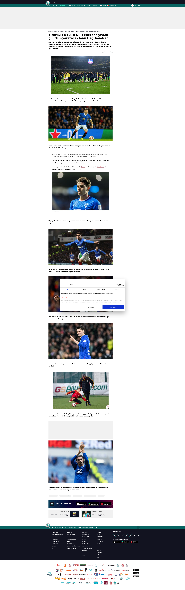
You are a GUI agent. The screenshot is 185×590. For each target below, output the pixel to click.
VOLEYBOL (100, 541)
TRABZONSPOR (81, 5)
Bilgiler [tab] (84, 289)
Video (99, 532)
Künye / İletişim (93, 527)
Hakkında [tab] (117, 289)
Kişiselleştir (91, 307)
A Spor (50, 31)
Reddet (71, 284)
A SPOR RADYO (56, 536)
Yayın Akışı (58, 527)
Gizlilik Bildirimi (83, 527)
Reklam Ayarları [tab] (101, 289)
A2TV (98, 557)
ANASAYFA (55, 532)
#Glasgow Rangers (90, 495)
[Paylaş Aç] (136, 5)
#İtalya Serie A (53, 495)
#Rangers (101, 495)
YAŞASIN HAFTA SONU (87, 548)
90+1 (83, 555)
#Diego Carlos (78, 495)
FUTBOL (89, 5)
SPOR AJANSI (85, 539)
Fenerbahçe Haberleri (58, 31)
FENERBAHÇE (63, 5)
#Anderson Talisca (65, 495)
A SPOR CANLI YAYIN (57, 534)
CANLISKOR (54, 1)
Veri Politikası (73, 527)
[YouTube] (126, 535)
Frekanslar (65, 527)
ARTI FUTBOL (85, 553)
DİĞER (99, 543)
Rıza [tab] (68, 289)
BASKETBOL (95, 5)
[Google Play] (93, 504)
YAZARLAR (55, 543)
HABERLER (55, 539)
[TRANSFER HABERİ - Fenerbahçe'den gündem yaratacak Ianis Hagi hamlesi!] (80, 75)
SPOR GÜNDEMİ (86, 536)
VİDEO (104, 5)
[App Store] (81, 504)
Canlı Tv (99, 548)
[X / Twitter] (118, 535)
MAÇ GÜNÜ (85, 550)
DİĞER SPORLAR (71, 548)
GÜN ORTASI (85, 541)
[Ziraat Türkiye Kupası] (132, 5)
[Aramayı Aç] (138, 527)
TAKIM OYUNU (85, 543)
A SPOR (99, 550)
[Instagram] (122, 535)
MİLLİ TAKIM (100, 539)
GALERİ (54, 546)
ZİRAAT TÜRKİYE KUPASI (73, 546)
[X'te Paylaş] (103, 52)
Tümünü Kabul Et (113, 307)
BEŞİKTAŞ (55, 5)
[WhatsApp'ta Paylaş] (107, 52)
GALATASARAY (71, 5)
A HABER (99, 552)
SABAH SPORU (85, 534)
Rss (53, 527)
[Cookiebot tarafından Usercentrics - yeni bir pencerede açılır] (117, 285)
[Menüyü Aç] (139, 5)
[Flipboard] (130, 535)
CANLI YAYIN (113, 5)
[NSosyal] (134, 535)
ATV (98, 554)
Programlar (85, 532)
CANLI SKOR (55, 541)
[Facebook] (114, 535)
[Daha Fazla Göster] (111, 52)
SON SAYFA (85, 546)
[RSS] (138, 535)
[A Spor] (47, 3)
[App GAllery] (105, 504)
